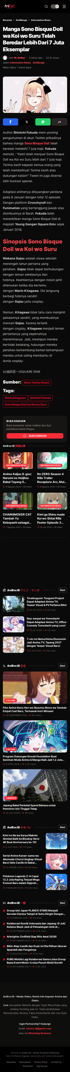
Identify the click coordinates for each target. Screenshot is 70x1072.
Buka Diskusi (37, 435)
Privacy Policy (40, 1062)
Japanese (11, 798)
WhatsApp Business (39, 1033)
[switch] (55, 6)
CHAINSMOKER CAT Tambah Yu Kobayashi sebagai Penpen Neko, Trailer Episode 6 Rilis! (17, 522)
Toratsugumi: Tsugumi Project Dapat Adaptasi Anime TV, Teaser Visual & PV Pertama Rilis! (47, 602)
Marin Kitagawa (15, 398)
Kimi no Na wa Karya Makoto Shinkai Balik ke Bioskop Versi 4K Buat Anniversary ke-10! (21, 839)
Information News (41, 20)
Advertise (11, 1062)
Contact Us (56, 1062)
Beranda (7, 20)
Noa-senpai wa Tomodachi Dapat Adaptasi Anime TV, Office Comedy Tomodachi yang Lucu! (46, 622)
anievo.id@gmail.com (38, 1028)
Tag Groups (41, 1066)
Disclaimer (28, 1066)
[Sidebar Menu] (64, 6)
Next (62, 590)
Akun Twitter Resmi (36, 382)
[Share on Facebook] (10, 122)
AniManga (21, 20)
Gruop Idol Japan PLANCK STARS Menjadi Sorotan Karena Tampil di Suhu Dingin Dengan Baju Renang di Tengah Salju (35, 914)
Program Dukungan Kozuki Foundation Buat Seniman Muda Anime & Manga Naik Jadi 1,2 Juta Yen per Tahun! (32, 760)
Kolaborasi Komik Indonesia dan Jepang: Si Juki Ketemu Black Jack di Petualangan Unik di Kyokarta (36, 927)
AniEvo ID (23, 590)
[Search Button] (46, 6)
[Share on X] (26, 122)
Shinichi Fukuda (40, 398)
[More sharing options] (59, 122)
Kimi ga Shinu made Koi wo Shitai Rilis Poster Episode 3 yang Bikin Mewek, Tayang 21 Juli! (51, 522)
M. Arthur (19, 57)
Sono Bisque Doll (37, 143)
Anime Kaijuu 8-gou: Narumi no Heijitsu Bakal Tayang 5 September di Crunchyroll (17, 482)
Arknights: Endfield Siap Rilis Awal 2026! (32, 936)
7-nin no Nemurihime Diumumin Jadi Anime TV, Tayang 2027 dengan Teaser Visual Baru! (46, 642)
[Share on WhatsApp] (43, 122)
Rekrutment (25, 1062)
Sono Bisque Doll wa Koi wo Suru (25, 404)
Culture (10, 700)
